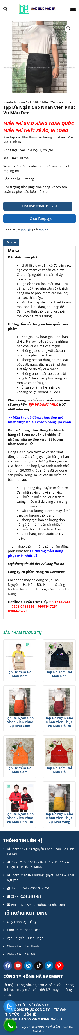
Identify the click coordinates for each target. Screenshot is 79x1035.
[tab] (11, 242)
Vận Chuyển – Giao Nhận (25, 938)
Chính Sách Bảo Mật (22, 954)
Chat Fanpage (40, 218)
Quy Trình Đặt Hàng (21, 922)
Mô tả (11, 242)
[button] (68, 28)
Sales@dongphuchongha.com (43, 904)
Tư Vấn (60, 1009)
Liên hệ (29, 1014)
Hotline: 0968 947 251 (39, 206)
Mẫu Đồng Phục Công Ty (27, 1009)
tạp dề (43, 230)
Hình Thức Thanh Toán (24, 930)
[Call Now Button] (10, 1026)
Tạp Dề (26, 230)
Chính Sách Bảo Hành (23, 946)
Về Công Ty (39, 1005)
